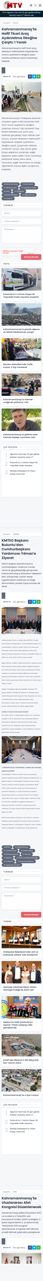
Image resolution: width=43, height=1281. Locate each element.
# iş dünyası (8, 861)
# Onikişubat (19, 191)
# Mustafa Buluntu (21, 847)
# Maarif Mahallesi (10, 195)
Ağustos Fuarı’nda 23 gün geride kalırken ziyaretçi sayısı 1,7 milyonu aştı (21, 13)
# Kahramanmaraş (11, 854)
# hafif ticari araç (10, 188)
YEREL (15, 1192)
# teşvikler (8, 858)
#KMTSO (7, 847)
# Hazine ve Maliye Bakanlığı (27, 858)
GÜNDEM (16, 534)
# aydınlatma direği (29, 188)
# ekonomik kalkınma (26, 861)
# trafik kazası (27, 184)
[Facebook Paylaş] (30, 76)
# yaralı (7, 191)
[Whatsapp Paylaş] (38, 76)
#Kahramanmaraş (11, 184)
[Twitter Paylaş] (34, 76)
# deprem (27, 854)
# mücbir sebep (27, 851)
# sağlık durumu (28, 195)
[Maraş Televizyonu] (13, 5)
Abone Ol (6, 76)
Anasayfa (6, 23)
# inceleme (8, 198)
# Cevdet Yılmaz (10, 851)
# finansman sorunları (12, 865)
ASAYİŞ (15, 23)
